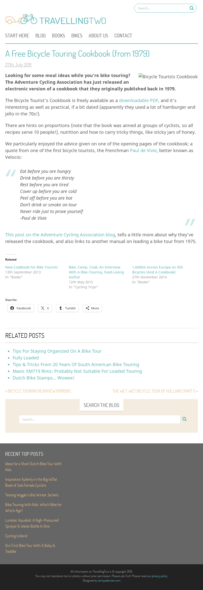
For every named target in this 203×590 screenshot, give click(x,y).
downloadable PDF (138, 100)
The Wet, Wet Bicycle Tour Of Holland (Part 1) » (155, 391)
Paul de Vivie (143, 150)
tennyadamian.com (109, 580)
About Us (98, 35)
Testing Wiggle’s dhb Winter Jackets (32, 494)
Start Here (17, 35)
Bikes (76, 35)
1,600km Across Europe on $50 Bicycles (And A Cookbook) (157, 269)
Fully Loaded (26, 358)
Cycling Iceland (16, 535)
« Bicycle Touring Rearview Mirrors (38, 391)
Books (58, 35)
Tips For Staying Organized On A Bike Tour (57, 351)
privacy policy (159, 576)
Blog (40, 35)
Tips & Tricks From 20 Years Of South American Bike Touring (76, 364)
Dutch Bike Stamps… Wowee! (44, 378)
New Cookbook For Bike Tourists (31, 267)
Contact (123, 35)
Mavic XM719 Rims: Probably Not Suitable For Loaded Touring (77, 371)
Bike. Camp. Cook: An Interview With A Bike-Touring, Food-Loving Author (96, 272)
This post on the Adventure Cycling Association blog (60, 235)
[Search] (192, 8)
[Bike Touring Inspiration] (57, 24)
